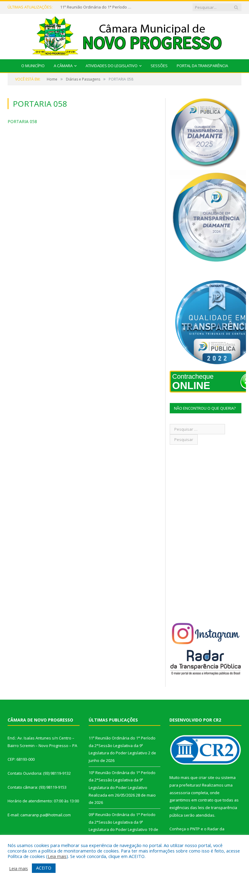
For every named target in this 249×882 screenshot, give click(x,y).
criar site (206, 777)
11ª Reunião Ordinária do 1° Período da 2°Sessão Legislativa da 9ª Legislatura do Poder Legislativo (96, 7)
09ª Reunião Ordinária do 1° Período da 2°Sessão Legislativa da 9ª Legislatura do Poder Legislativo (122, 822)
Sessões (159, 65)
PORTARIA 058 (22, 121)
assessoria (179, 792)
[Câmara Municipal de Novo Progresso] (124, 35)
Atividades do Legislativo (112, 65)
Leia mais (57, 856)
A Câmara (63, 65)
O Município (33, 65)
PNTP (195, 829)
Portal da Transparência (202, 65)
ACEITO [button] (43, 868)
